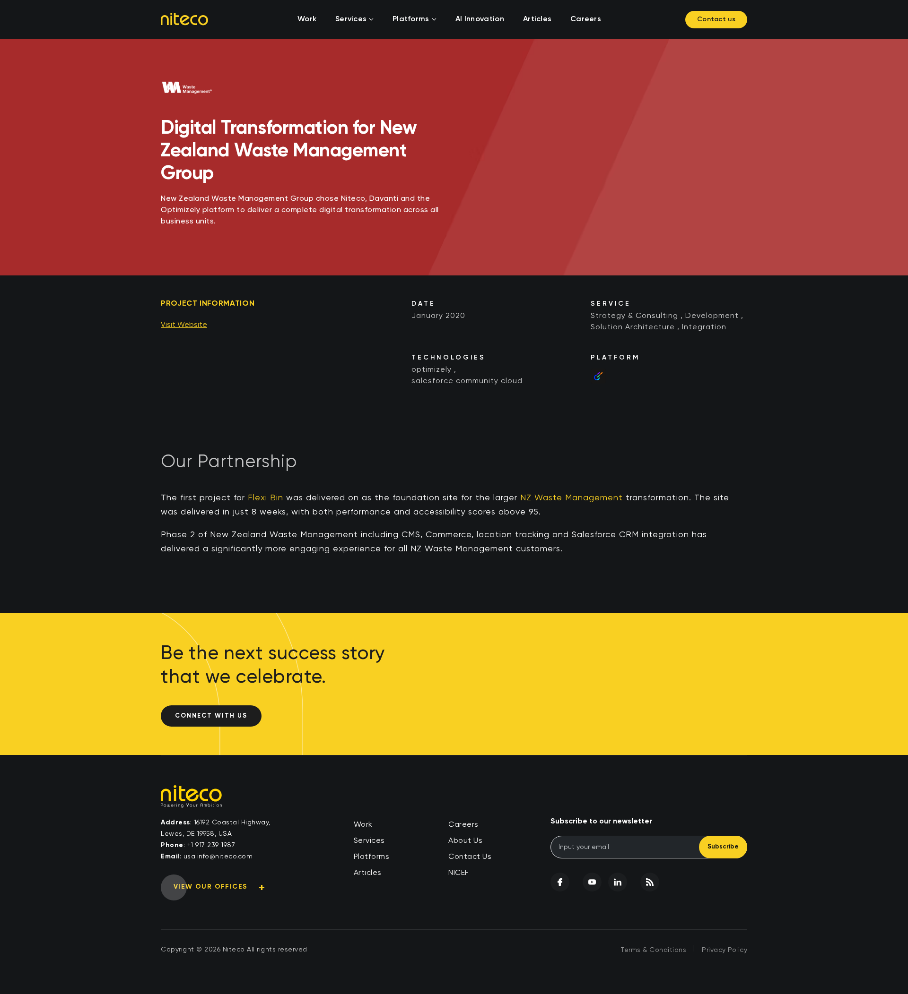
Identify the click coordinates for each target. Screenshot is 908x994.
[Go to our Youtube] (592, 882)
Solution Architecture (633, 327)
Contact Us (469, 857)
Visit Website (184, 325)
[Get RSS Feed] (649, 882)
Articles (537, 19)
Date (423, 303)
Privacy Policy (724, 950)
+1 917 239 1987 (211, 845)
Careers (585, 19)
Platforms (411, 19)
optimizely (431, 370)
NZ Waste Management (571, 498)
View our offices (210, 886)
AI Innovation (479, 19)
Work (306, 19)
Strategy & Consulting (634, 316)
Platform (615, 357)
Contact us (716, 19)
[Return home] (184, 18)
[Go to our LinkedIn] (617, 882)
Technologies (448, 357)
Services (351, 19)
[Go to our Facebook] (559, 882)
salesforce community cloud (467, 381)
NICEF (458, 873)
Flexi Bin (265, 498)
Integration (704, 327)
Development (712, 316)
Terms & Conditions (653, 950)
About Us (465, 841)
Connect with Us (211, 716)
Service (611, 303)
